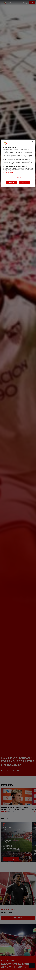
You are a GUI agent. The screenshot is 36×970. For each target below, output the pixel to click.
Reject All (11, 182)
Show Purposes (17, 177)
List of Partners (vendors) (8, 172)
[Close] (33, 141)
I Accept (24, 182)
